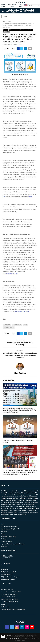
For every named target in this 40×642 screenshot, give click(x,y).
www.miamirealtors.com (10, 274)
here (4, 196)
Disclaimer (10, 635)
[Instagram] (17, 627)
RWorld (3, 534)
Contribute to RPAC (6, 541)
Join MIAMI (4, 531)
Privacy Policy (9, 638)
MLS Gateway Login (12, 5)
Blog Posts (5, 29)
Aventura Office (7, 574)
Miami (25, 324)
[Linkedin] (22, 627)
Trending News (6, 31)
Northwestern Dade (10, 572)
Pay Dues (20, 5)
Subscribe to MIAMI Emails (8, 536)
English (29, 5)
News (18, 29)
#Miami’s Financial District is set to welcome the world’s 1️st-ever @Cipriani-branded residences (20, 355)
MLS (2, 524)
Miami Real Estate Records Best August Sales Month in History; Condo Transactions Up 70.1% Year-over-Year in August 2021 (20, 410)
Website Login (3, 5)
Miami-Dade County (9, 327)
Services (30, 29)
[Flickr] (27, 627)
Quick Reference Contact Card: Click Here (13, 609)
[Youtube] (32, 627)
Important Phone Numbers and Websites (13, 544)
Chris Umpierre (8, 44)
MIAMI (6, 569)
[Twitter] (12, 627)
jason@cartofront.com (22, 311)
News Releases (23, 29)
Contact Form (5, 607)
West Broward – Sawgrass (12, 577)
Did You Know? (12, 29)
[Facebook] (7, 627)
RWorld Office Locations (8, 579)
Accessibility (4, 546)
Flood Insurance (17, 324)
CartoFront (7, 324)
